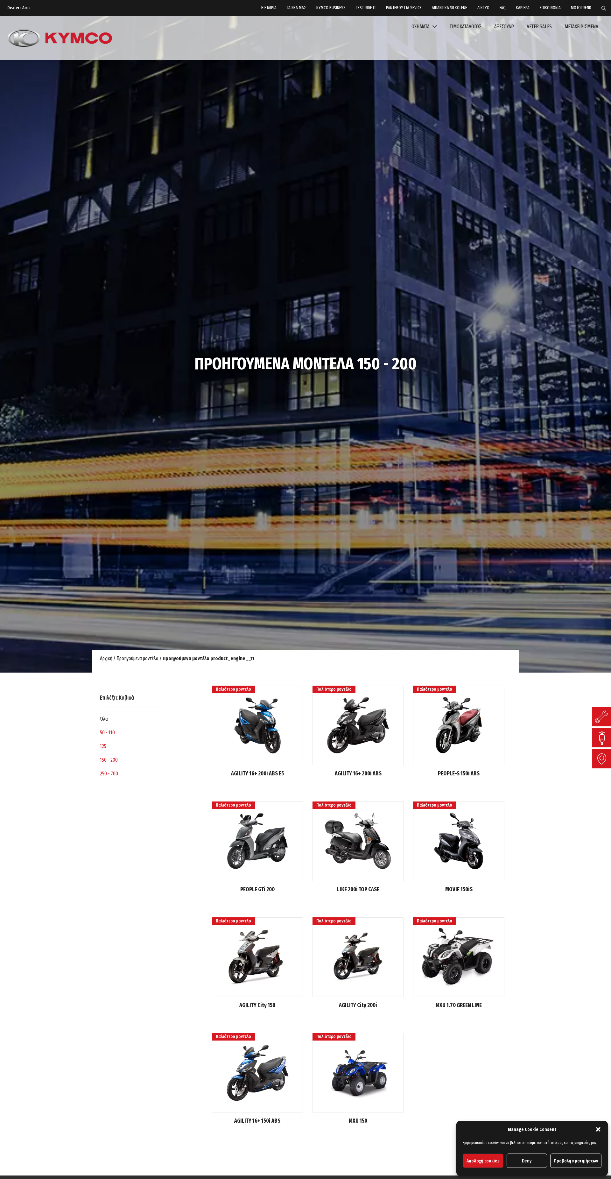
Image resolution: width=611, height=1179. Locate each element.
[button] (598, 1129)
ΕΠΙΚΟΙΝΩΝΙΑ (550, 8)
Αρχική (106, 658)
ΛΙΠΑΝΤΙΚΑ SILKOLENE (449, 8)
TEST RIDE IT (366, 8)
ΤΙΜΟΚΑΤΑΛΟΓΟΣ (465, 27)
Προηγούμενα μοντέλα (137, 658)
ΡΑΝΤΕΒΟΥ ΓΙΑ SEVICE (404, 8)
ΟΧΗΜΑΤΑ (421, 27)
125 (103, 746)
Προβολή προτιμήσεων (576, 1161)
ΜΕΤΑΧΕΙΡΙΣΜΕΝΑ (581, 27)
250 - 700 (109, 774)
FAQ (503, 8)
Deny (526, 1161)
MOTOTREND (581, 8)
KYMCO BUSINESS (331, 8)
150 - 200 (109, 760)
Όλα (104, 719)
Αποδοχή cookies (483, 1161)
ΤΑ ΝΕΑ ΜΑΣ (296, 8)
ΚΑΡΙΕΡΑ (523, 8)
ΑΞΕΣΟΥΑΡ (504, 27)
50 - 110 (107, 733)
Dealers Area (19, 8)
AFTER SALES (539, 27)
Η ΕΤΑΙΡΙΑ (269, 8)
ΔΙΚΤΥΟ (483, 8)
